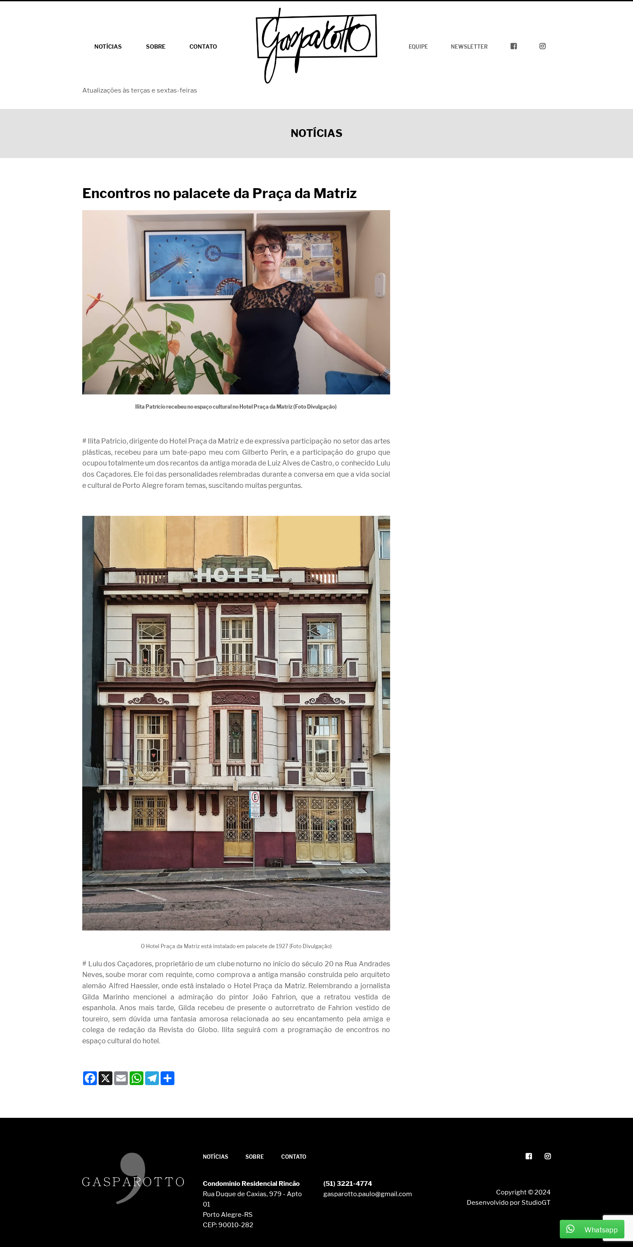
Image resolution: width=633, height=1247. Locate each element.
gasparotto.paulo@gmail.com (367, 1194)
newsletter (469, 46)
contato (203, 46)
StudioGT (536, 1203)
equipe (418, 46)
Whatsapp (600, 1230)
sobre (155, 46)
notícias (108, 46)
